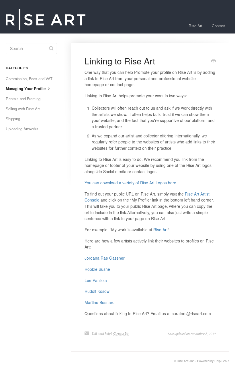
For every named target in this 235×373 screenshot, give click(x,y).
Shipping (13, 118)
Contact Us (121, 333)
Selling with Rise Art (23, 108)
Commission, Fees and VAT (29, 78)
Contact (218, 25)
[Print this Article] (213, 61)
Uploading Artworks (22, 128)
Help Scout (221, 361)
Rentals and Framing (23, 98)
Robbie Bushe (97, 269)
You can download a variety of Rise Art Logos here (130, 182)
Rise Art (195, 25)
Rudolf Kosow (97, 291)
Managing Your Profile (26, 88)
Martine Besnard (100, 302)
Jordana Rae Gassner (105, 258)
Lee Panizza (96, 280)
